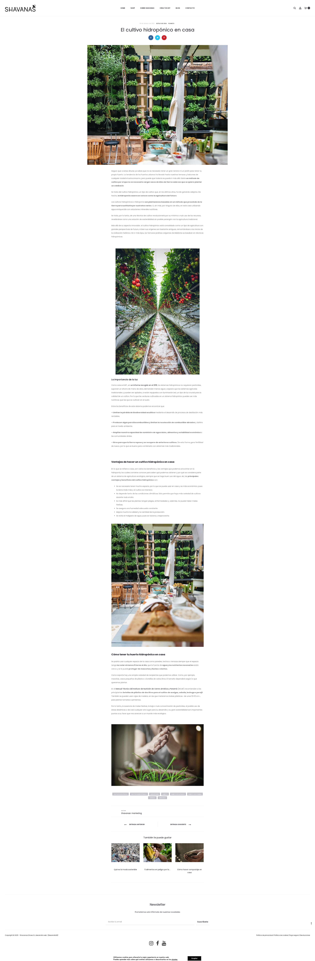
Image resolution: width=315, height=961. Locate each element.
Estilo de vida (161, 23)
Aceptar (194, 958)
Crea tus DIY (165, 8)
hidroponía (154, 794)
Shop (133, 8)
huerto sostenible (195, 794)
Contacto (190, 8)
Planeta (171, 23)
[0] (306, 8)
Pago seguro (294, 935)
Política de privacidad (264, 935)
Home (123, 8)
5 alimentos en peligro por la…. (157, 869)
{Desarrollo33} (53, 935)
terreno (152, 798)
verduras (162, 798)
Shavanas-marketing (131, 813)
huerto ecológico (178, 794)
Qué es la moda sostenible (125, 869)
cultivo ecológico (120, 794)
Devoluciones (305, 935)
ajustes (174, 959)
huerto (165, 794)
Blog (178, 8)
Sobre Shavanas (147, 8)
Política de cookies (281, 935)
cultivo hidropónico (139, 794)
